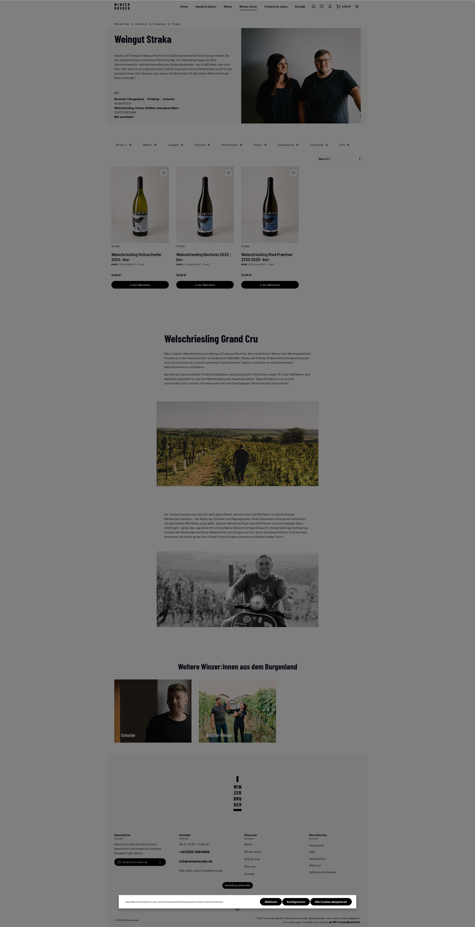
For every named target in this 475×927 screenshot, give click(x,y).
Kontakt (249, 874)
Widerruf (315, 865)
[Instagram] (237, 909)
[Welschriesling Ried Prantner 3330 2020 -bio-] (270, 204)
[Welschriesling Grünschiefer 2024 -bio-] (140, 204)
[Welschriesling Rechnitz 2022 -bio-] (205, 204)
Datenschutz (317, 858)
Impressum (316, 845)
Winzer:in (121, 144)
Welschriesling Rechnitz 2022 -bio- (203, 257)
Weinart (147, 144)
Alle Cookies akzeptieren (331, 901)
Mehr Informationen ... (215, 901)
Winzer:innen (253, 851)
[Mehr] (357, 6)
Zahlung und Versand (322, 872)
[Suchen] (313, 6)
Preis (342, 144)
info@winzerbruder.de (195, 861)
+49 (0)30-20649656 (194, 852)
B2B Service (252, 859)
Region (258, 144)
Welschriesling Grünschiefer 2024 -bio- (136, 257)
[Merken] (163, 173)
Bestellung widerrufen (237, 885)
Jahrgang (173, 144)
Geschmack (316, 144)
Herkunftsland (229, 144)
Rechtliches (318, 835)
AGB (312, 852)
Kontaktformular (211, 870)
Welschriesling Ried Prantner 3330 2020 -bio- (267, 257)
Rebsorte (200, 144)
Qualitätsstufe (286, 144)
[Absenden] (160, 862)
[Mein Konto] (330, 6)
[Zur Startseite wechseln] (122, 6)
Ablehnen (271, 901)
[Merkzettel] (321, 6)
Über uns (250, 866)
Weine (248, 844)
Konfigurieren (296, 901)
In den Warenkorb (140, 285)
